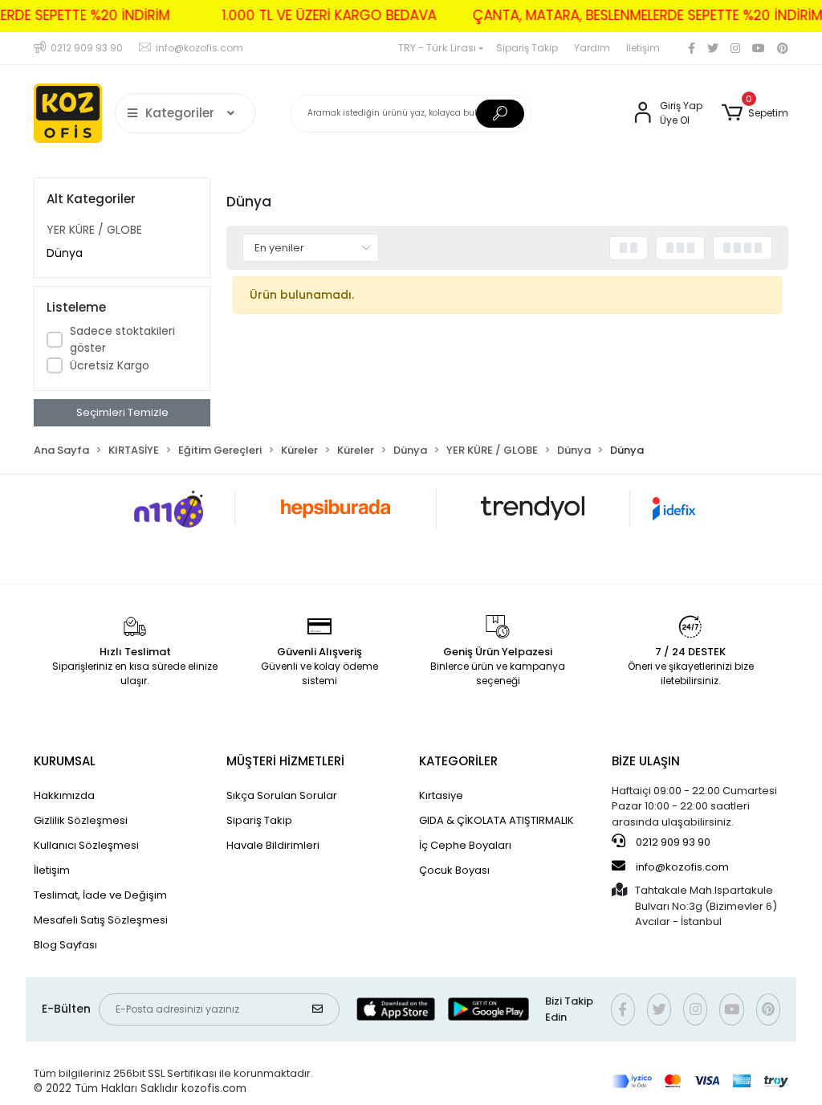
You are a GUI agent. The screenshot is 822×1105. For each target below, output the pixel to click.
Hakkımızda (64, 795)
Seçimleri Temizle (122, 412)
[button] (755, 113)
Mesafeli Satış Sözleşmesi (101, 920)
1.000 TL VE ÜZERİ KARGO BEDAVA (335, 15)
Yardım (592, 48)
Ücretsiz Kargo (109, 365)
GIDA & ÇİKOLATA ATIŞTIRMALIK (496, 820)
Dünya (65, 253)
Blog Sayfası (65, 944)
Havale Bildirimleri (272, 845)
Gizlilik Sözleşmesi (81, 820)
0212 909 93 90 (671, 842)
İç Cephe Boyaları (465, 845)
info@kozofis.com (682, 867)
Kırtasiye (441, 795)
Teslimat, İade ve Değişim (100, 895)
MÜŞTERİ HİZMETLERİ (285, 760)
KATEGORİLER (458, 760)
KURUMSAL (65, 760)
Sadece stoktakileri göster (122, 339)
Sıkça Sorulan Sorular (281, 795)
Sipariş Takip (527, 48)
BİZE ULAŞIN (646, 760)
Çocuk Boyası (454, 870)
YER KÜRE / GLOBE (94, 230)
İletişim (643, 48)
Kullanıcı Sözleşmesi (86, 845)
